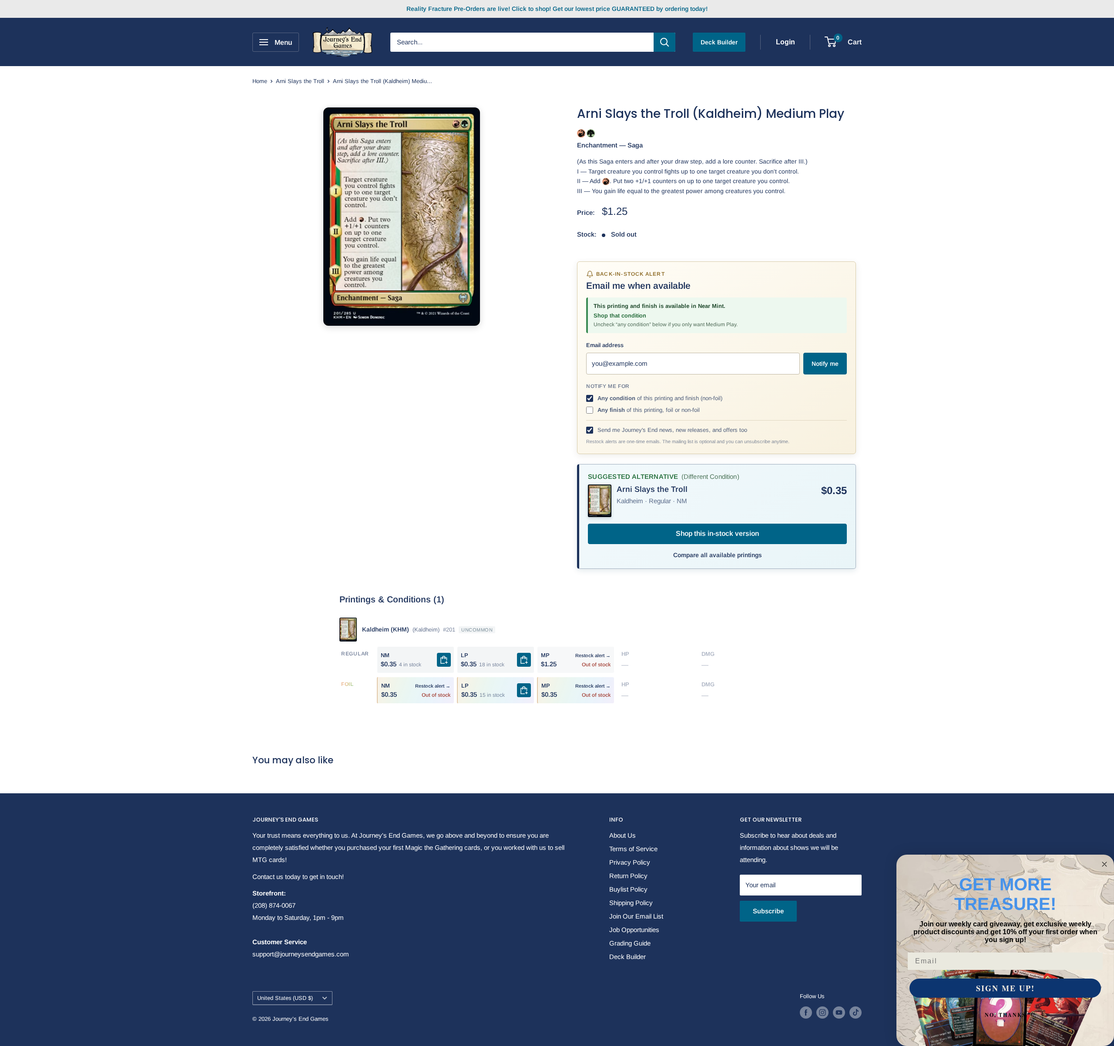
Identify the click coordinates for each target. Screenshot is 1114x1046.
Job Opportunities (634, 929)
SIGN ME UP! (1005, 988)
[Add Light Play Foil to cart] (524, 690)
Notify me (825, 363)
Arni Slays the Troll (300, 81)
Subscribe (768, 911)
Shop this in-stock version (717, 533)
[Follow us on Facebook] (806, 1012)
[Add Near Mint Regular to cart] (444, 660)
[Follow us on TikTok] (855, 1012)
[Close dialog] (1104, 864)
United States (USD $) (285, 998)
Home (259, 81)
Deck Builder (719, 42)
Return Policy (628, 875)
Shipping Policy (631, 902)
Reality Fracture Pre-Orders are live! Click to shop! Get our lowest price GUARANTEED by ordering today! (557, 8)
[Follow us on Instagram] (822, 1012)
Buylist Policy (628, 889)
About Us (622, 835)
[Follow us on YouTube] (839, 1012)
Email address (605, 345)
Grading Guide (630, 943)
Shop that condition (620, 315)
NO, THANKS (1005, 1015)
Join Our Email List (636, 916)
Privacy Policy (629, 862)
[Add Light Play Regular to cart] (524, 660)
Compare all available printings (717, 554)
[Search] (664, 42)
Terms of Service (633, 848)
